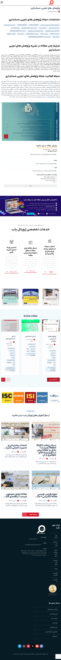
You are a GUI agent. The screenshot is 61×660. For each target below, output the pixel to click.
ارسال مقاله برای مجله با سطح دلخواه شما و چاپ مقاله (30, 252)
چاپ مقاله (56, 536)
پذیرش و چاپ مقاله (50, 180)
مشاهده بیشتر (53, 379)
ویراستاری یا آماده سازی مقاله (48, 178)
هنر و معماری (53, 627)
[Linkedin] (20, 646)
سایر (54, 182)
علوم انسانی (54, 618)
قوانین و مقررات (55, 574)
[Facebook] (41, 646)
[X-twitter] (33, 646)
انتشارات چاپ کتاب (55, 544)
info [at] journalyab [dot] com (33, 545)
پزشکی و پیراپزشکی (52, 609)
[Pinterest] (28, 646)
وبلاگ (55, 569)
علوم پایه (55, 623)
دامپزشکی (54, 636)
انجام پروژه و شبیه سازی (55, 553)
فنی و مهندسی (53, 614)
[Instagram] (24, 646)
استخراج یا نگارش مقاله (49, 177)
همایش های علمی (55, 562)
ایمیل (55, 160)
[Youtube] (37, 646)
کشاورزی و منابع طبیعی (51, 632)
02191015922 (33, 539)
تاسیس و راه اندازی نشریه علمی (11, 249)
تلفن (55, 167)
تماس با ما (55, 580)
